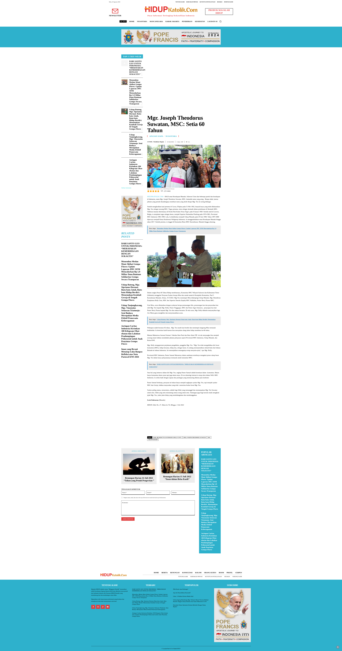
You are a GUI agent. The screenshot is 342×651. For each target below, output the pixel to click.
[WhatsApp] (215, 141)
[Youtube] (108, 607)
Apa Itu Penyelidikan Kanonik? (182, 592)
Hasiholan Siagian (158, 141)
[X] (211, 141)
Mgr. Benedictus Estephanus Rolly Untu (167, 437)
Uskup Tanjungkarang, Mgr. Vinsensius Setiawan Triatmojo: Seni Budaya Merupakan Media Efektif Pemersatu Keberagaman (136, 144)
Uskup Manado (153, 439)
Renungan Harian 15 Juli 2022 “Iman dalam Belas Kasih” (177, 477)
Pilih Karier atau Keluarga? (180, 589)
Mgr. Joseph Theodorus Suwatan (194, 437)
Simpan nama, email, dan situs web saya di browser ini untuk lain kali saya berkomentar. (145, 497)
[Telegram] (219, 141)
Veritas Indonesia (126, 188)
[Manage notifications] (337, 647)
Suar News (202, 554)
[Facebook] (206, 141)
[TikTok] (103, 607)
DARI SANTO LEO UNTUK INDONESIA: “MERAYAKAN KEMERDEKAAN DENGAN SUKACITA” (137, 67)
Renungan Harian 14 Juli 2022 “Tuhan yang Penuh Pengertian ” (139, 479)
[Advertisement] (184, 66)
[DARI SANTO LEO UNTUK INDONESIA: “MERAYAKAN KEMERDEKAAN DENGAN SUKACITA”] (124, 63)
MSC (209, 437)
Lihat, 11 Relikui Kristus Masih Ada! (183, 596)
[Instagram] (98, 607)
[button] (220, 21)
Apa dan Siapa (156, 136)
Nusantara (171, 136)
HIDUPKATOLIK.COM (155, 196)
